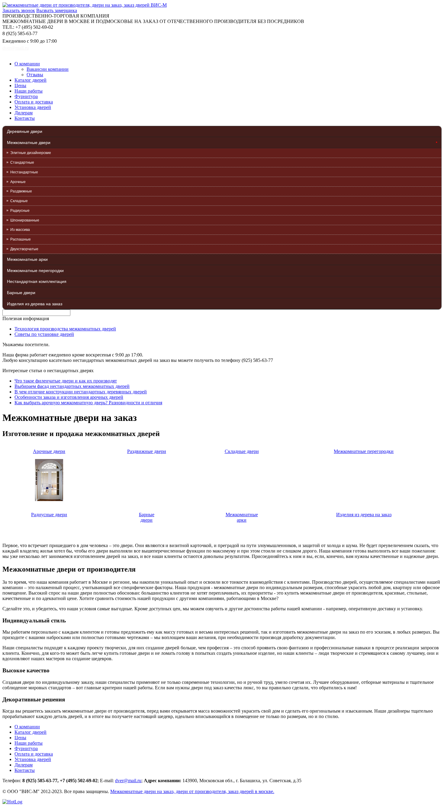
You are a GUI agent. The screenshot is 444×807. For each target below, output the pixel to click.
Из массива (20, 230)
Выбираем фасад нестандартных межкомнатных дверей (72, 386)
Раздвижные (21, 191)
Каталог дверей (30, 80)
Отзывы (35, 74)
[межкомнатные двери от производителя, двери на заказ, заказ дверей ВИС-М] (84, 5)
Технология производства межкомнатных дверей (65, 328)
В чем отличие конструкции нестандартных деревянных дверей (80, 391)
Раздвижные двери (146, 451)
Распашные (20, 239)
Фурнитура (26, 96)
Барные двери (21, 292)
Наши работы (28, 90)
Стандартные (22, 162)
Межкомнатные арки (27, 259)
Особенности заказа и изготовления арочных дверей (68, 397)
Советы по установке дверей (44, 334)
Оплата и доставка (33, 101)
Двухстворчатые (24, 249)
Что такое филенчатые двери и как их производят (65, 380)
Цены (20, 85)
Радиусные (20, 210)
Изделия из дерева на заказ (34, 303)
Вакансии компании (48, 69)
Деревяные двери (24, 131)
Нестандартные (24, 172)
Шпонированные (24, 220)
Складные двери (242, 451)
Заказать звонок (18, 10)
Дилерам (23, 112)
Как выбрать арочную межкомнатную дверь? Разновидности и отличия (88, 402)
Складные (19, 201)
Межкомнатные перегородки (35, 270)
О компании (27, 63)
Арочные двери (49, 451)
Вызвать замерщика (56, 10)
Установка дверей (32, 107)
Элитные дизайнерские (30, 153)
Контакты (24, 118)
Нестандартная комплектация (36, 281)
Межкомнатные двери (28, 142)
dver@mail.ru (15, 48)
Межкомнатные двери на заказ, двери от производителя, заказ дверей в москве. (192, 791)
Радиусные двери (49, 514)
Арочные (18, 182)
